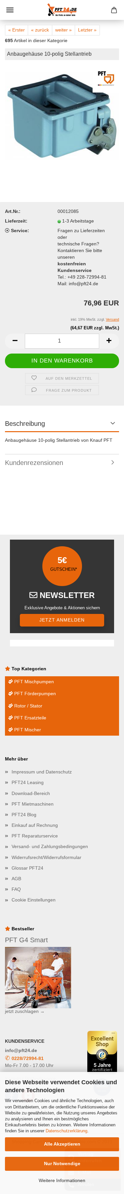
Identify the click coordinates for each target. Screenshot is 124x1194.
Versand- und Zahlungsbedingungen (50, 846)
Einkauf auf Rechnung (35, 825)
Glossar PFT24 (27, 868)
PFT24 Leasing (28, 782)
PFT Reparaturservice (35, 835)
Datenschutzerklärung (66, 1130)
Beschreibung (25, 423)
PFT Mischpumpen (33, 681)
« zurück (40, 30)
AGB (16, 878)
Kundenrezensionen (34, 462)
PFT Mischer (27, 729)
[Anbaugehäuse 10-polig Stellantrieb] (62, 115)
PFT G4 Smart (26, 940)
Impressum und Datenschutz (42, 771)
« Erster (16, 30)
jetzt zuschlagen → (25, 1011)
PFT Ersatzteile (29, 717)
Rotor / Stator (27, 705)
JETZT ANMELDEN (62, 620)
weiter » (63, 30)
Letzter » (87, 30)
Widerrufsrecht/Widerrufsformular (46, 857)
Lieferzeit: (16, 221)
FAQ (16, 889)
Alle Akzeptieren (62, 1144)
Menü (10, 10)
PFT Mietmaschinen (33, 804)
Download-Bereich (31, 793)
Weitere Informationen (62, 1180)
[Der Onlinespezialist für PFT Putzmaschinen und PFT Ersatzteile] (62, 10)
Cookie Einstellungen (34, 899)
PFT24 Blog (24, 814)
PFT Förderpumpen (34, 693)
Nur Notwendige (62, 1163)
